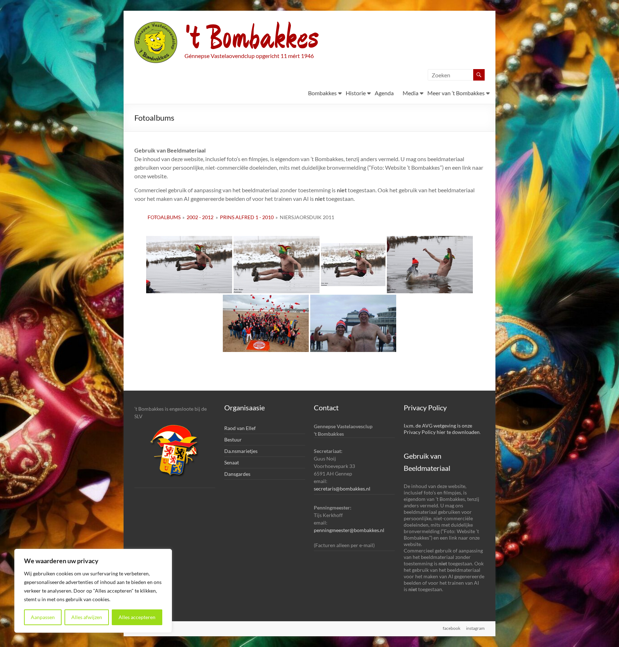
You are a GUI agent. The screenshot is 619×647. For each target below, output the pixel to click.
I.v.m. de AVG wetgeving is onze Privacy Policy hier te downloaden (442, 429)
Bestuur (233, 439)
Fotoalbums (164, 217)
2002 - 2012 (200, 217)
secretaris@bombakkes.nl (342, 489)
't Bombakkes (251, 38)
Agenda (384, 93)
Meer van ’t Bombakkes (456, 93)
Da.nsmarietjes (241, 451)
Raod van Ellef (240, 428)
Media (410, 93)
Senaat (231, 462)
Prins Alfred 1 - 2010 (247, 217)
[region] (93, 591)
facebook (451, 628)
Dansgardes (237, 474)
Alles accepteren (137, 617)
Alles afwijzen (86, 617)
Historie (356, 93)
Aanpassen (43, 617)
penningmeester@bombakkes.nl (349, 530)
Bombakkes (322, 93)
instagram (475, 628)
